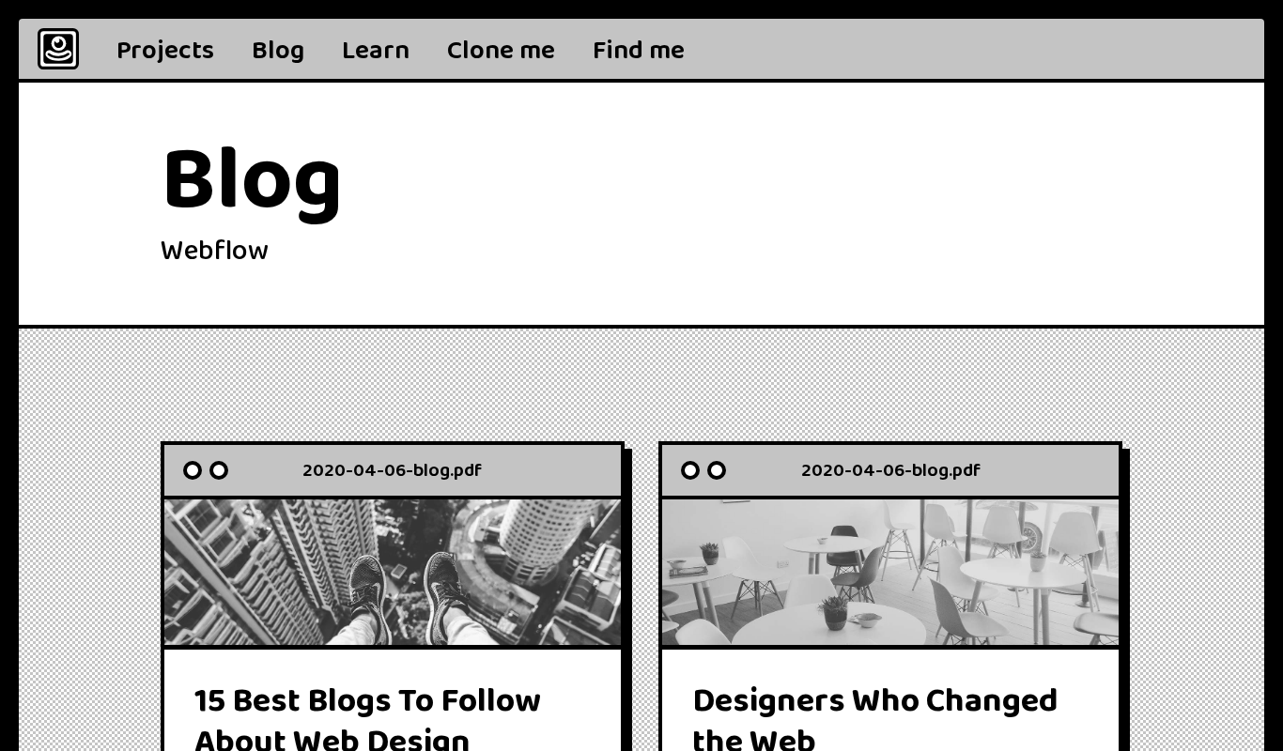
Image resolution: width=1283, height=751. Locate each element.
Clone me (501, 50)
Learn (376, 50)
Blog (278, 50)
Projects (165, 50)
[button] (638, 49)
